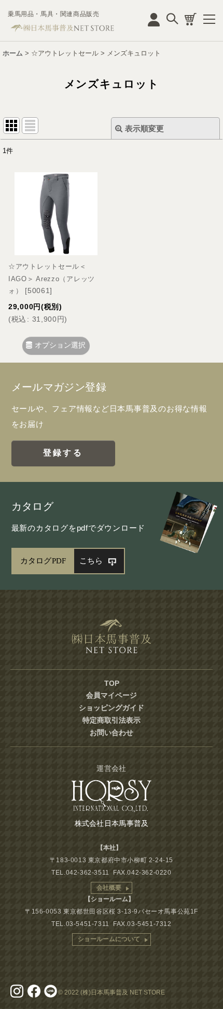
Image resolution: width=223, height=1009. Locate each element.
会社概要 (108, 887)
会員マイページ (111, 695)
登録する (63, 452)
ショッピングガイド (111, 707)
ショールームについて (109, 939)
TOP (111, 683)
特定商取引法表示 (111, 720)
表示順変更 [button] (144, 128)
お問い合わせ (111, 732)
